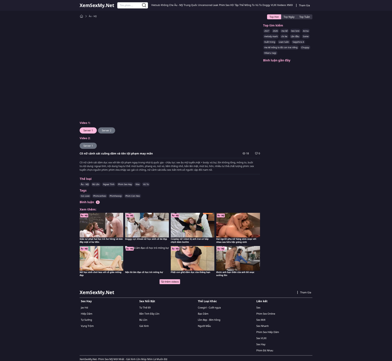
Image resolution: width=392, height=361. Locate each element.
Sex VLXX (261, 338)
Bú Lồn (95, 184)
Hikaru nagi (270, 52)
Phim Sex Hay (125, 184)
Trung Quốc (190, 5)
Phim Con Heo (132, 195)
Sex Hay (86, 301)
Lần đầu (295, 36)
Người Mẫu (204, 326)
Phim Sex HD (226, 5)
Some (306, 36)
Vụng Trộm (87, 326)
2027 (266, 30)
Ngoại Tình (108, 184)
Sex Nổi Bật (147, 301)
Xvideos (281, 5)
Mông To (249, 5)
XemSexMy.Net (97, 5)
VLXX (273, 5)
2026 (275, 30)
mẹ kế (284, 30)
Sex (258, 307)
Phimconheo (99, 195)
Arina (306, 30)
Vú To (258, 5)
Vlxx (137, 184)
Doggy (266, 5)
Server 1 (88, 130)
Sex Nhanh (262, 326)
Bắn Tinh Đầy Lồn (149, 313)
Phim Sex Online (265, 313)
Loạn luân (284, 41)
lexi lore (295, 30)
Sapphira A (298, 41)
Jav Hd (84, 307)
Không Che (167, 5)
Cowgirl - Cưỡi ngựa (209, 307)
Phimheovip (116, 195)
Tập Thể (239, 5)
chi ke (284, 36)
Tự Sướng (86, 320)
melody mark (271, 36)
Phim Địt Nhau (264, 350)
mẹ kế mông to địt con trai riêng (281, 47)
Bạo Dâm (203, 313)
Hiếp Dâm (86, 313)
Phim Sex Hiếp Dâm (267, 332)
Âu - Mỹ (178, 5)
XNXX (290, 5)
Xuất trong (269, 41)
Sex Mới (260, 320)
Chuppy (305, 47)
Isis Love (85, 195)
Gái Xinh (144, 326)
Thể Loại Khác (207, 301)
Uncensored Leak (208, 5)
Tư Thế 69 (145, 307)
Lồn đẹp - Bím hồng (209, 320)
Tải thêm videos (170, 281)
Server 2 (106, 130)
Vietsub (155, 5)
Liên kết (262, 301)
